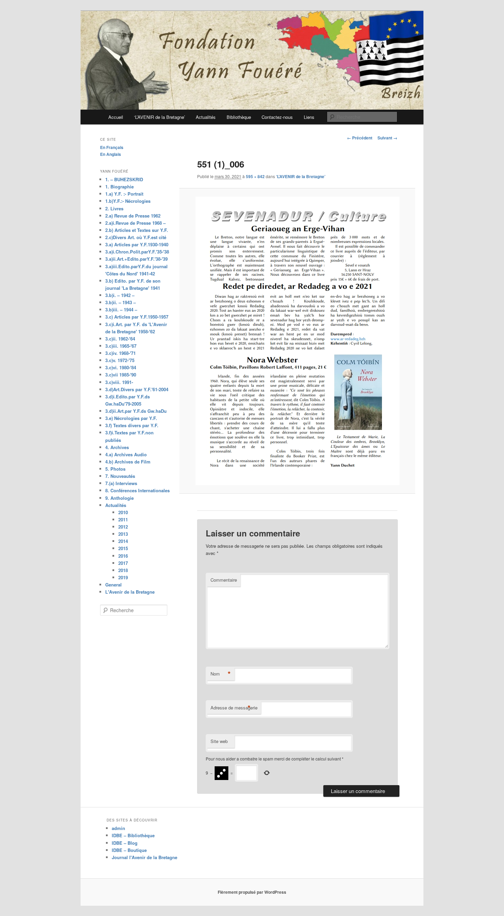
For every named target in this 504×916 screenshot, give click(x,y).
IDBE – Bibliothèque (133, 835)
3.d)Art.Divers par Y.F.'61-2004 (136, 389)
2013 (123, 534)
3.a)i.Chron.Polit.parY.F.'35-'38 (137, 251)
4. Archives (117, 447)
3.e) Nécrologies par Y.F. (131, 418)
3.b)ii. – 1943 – (120, 302)
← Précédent (359, 138)
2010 (123, 512)
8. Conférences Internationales (137, 490)
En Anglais (110, 154)
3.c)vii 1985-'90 (120, 374)
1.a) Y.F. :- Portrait (124, 193)
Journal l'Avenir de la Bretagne (144, 857)
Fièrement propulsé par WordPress (252, 892)
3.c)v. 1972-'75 (119, 360)
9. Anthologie (119, 498)
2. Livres (114, 208)
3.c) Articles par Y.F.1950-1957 (136, 316)
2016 (123, 556)
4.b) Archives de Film (128, 461)
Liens (309, 117)
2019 (123, 577)
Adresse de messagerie (234, 707)
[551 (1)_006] (297, 341)
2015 (123, 548)
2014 (123, 541)
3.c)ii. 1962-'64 (120, 338)
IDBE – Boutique (129, 850)
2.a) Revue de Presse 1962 (132, 215)
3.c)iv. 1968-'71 (120, 353)
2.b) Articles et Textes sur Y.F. (136, 230)
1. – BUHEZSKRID (124, 179)
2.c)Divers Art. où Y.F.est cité (135, 237)
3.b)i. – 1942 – (119, 295)
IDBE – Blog (124, 843)
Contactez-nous (277, 117)
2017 (123, 563)
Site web (219, 741)
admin (118, 828)
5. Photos (115, 469)
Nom (221, 673)
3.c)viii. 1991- (119, 382)
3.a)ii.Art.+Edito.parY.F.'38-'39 (136, 259)
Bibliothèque (239, 117)
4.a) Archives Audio (126, 454)
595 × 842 (255, 176)
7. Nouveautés (120, 476)
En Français (111, 147)
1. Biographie (119, 186)
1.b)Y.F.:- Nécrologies (128, 201)
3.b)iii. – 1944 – (121, 309)
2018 (123, 570)
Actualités (206, 117)
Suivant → (387, 138)
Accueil (115, 117)
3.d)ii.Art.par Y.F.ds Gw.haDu (136, 411)
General (113, 584)
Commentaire (224, 580)
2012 (123, 526)
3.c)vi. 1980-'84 (120, 367)
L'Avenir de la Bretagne (130, 592)
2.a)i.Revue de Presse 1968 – (135, 223)
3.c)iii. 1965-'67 (120, 346)
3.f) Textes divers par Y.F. (131, 425)
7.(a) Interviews (121, 483)
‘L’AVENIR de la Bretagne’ (159, 117)
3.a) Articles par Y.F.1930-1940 (136, 244)
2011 (123, 519)
